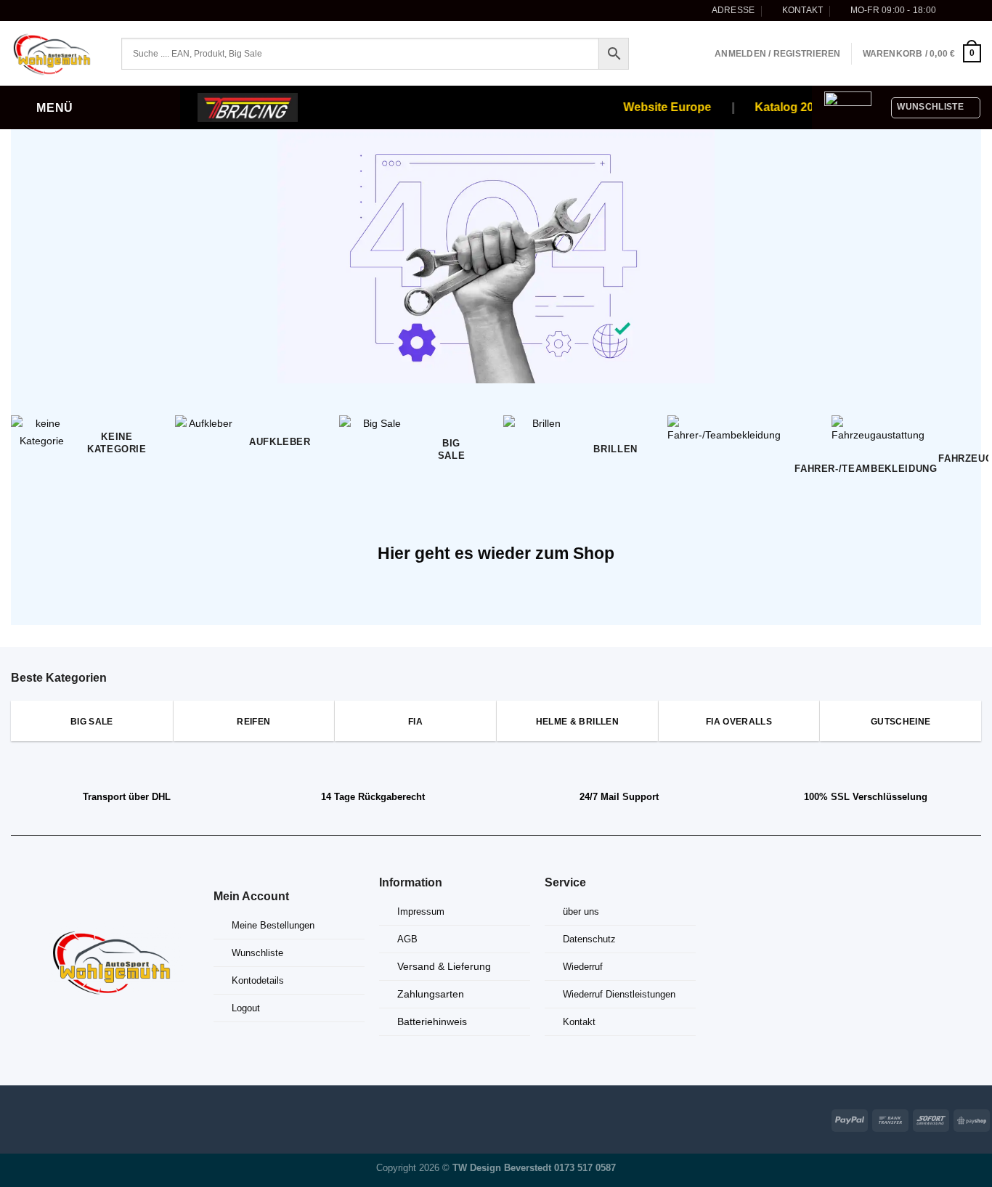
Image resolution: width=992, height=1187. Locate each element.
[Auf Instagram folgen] (963, 10)
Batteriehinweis (432, 1021)
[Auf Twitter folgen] (52, 1117)
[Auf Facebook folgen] (950, 10)
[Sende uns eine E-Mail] (975, 10)
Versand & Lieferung (444, 966)
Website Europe (659, 107)
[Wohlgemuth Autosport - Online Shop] (55, 53)
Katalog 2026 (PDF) (800, 107)
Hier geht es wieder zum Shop (496, 553)
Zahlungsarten (430, 994)
